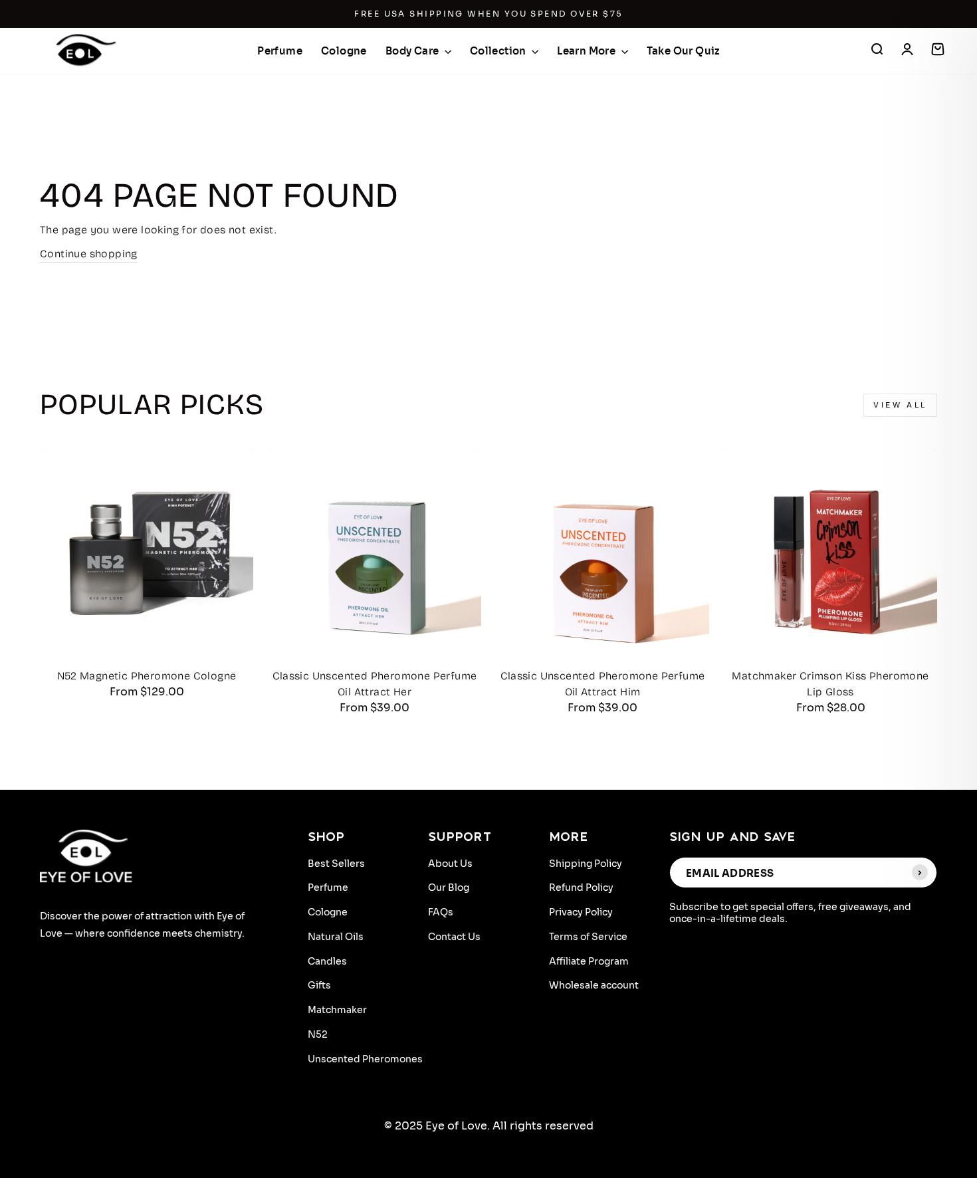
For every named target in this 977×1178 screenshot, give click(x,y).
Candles (327, 961)
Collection (499, 51)
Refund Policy (581, 887)
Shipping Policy (585, 864)
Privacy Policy (581, 912)
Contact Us (454, 937)
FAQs (440, 912)
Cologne (344, 51)
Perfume (279, 51)
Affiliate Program (589, 961)
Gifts (319, 985)
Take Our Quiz (683, 51)
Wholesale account (594, 985)
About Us (450, 864)
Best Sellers (336, 864)
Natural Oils (336, 937)
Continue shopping (89, 253)
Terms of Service (588, 937)
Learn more (587, 51)
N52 (318, 1034)
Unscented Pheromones (365, 1059)
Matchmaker (337, 1010)
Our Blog (448, 887)
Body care (413, 51)
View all (900, 405)
